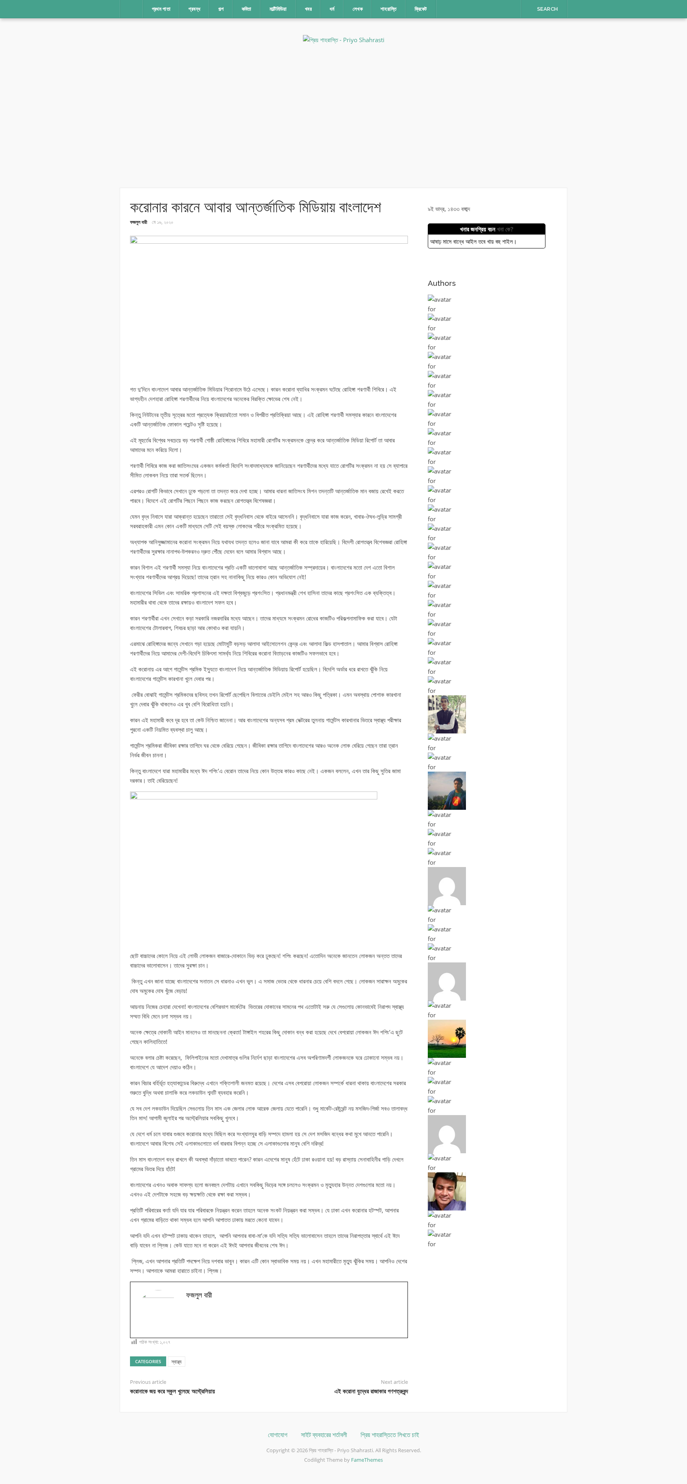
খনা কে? (505, 229)
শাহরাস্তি (388, 9)
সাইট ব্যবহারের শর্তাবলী (324, 1435)
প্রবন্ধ (194, 9)
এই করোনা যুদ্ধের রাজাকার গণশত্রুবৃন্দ (371, 1391)
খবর (308, 9)
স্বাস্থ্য (176, 1361)
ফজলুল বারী (138, 222)
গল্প (220, 9)
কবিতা (247, 9)
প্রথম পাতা (161, 9)
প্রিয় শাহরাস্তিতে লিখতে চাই (390, 1435)
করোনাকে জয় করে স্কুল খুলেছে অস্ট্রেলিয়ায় (172, 1391)
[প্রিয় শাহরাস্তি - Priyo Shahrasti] (343, 39)
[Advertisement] (343, 116)
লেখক (358, 9)
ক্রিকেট (421, 9)
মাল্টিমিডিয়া (278, 9)
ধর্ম (332, 9)
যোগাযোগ (277, 1435)
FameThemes (367, 1459)
